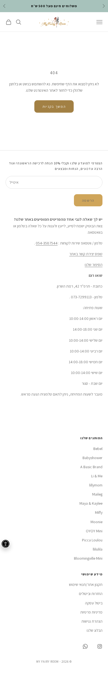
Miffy (98, 512)
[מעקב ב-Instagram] (99, 646)
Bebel (97, 448)
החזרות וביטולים (90, 593)
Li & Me (96, 475)
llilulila (97, 549)
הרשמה (88, 200)
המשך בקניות (54, 106)
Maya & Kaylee (90, 503)
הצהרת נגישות (91, 621)
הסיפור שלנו (93, 264)
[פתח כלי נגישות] (5, 543)
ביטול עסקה (93, 603)
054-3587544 (47, 243)
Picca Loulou (92, 540)
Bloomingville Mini (88, 558)
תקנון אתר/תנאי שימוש (85, 584)
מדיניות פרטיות (91, 612)
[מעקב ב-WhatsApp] (85, 646)
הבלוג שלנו (94, 630)
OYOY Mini (94, 530)
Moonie (96, 521)
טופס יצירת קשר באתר (85, 253)
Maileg (97, 494)
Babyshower (92, 457)
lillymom (95, 485)
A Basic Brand (91, 466)
